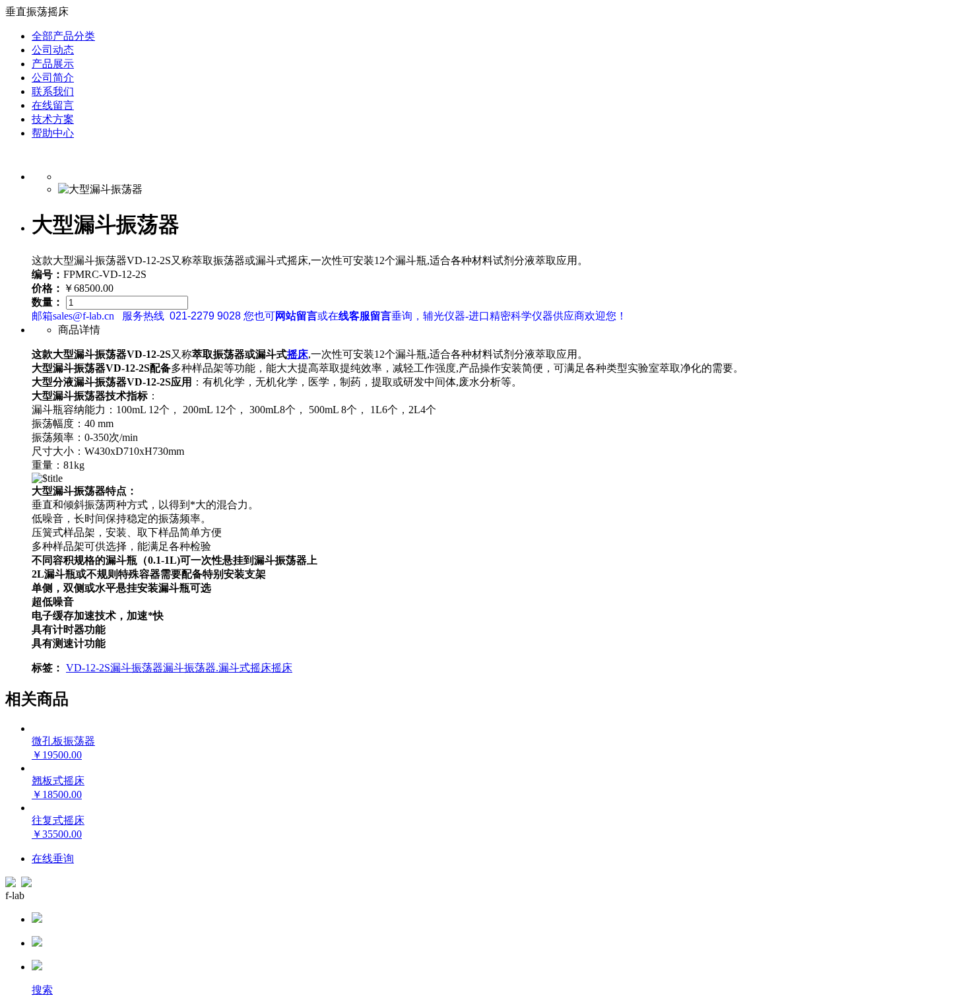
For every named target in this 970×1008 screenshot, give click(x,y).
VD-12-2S (88, 667)
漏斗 (173, 667)
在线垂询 (53, 858)
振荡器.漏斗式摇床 (227, 667)
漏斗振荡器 (136, 667)
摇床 (297, 354)
